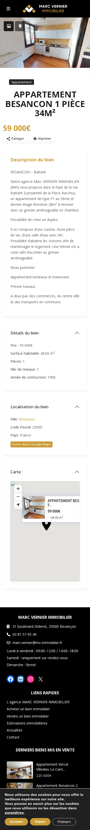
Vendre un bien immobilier (28, 716)
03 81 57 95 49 (24, 634)
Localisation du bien (29, 407)
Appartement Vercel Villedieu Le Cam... (52, 767)
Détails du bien (24, 333)
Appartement (22, 82)
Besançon (27, 419)
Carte (15, 472)
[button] (55, 533)
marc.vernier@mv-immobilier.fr (37, 642)
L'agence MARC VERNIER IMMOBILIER (38, 702)
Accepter (16, 822)
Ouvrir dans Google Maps (31, 444)
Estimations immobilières (27, 723)
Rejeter (40, 822)
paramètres (14, 813)
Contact (13, 737)
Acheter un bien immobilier (28, 709)
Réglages (64, 822)
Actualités (14, 730)
